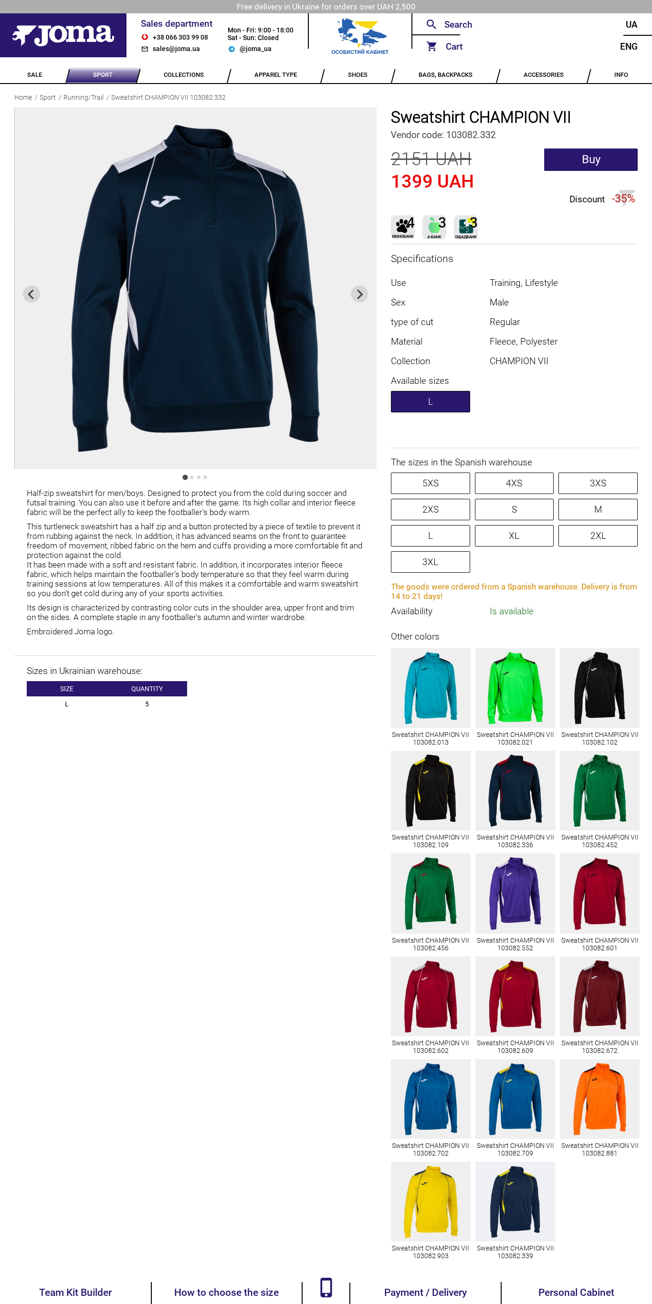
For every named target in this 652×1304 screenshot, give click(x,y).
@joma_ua (256, 49)
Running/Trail (83, 97)
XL (514, 535)
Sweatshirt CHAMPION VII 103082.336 (515, 841)
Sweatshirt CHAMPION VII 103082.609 (515, 1046)
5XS (430, 483)
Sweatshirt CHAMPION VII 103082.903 (430, 1252)
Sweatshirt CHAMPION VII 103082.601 (600, 944)
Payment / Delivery (425, 1292)
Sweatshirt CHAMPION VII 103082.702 (430, 1149)
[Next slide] (359, 294)
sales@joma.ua (176, 49)
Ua (632, 24)
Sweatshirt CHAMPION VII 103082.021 (515, 738)
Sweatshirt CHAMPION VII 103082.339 (515, 1252)
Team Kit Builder (75, 1292)
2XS (430, 509)
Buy (591, 159)
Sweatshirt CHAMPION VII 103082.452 (600, 841)
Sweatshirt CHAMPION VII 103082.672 (600, 1046)
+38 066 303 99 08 (180, 37)
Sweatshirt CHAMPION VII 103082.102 (600, 738)
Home (23, 97)
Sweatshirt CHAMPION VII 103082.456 (430, 944)
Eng (629, 46)
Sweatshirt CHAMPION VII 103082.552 (515, 944)
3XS (598, 483)
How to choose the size (226, 1292)
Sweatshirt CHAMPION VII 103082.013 (430, 738)
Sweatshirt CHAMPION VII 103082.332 (168, 97)
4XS (514, 483)
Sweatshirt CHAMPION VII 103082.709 (515, 1149)
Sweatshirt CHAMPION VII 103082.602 (430, 1046)
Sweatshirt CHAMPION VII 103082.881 (600, 1149)
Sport (48, 97)
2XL (598, 535)
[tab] (185, 477)
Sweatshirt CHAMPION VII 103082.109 (430, 841)
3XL (430, 562)
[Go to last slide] (31, 294)
